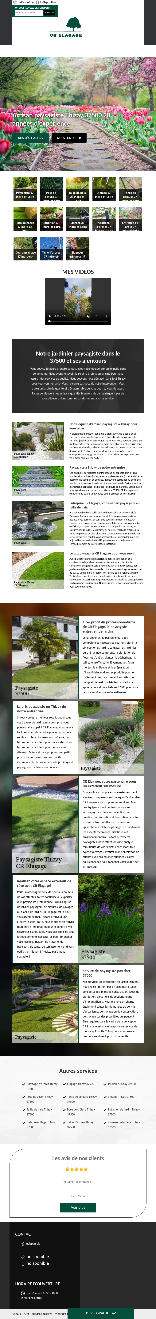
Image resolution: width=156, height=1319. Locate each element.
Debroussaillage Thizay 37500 (41, 1125)
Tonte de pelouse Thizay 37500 (82, 1099)
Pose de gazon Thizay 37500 (40, 1099)
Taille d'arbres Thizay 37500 (80, 1125)
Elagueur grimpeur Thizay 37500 (124, 1125)
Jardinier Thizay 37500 (122, 1084)
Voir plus (78, 1208)
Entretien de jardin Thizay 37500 (124, 1112)
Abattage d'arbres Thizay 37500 (42, 1087)
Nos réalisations (30, 138)
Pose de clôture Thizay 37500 (81, 1112)
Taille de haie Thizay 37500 (39, 1112)
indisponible (26, 2)
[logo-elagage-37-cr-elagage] (65, 28)
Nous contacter (69, 138)
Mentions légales (65, 1314)
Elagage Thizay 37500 (80, 1084)
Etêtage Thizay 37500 (121, 1096)
